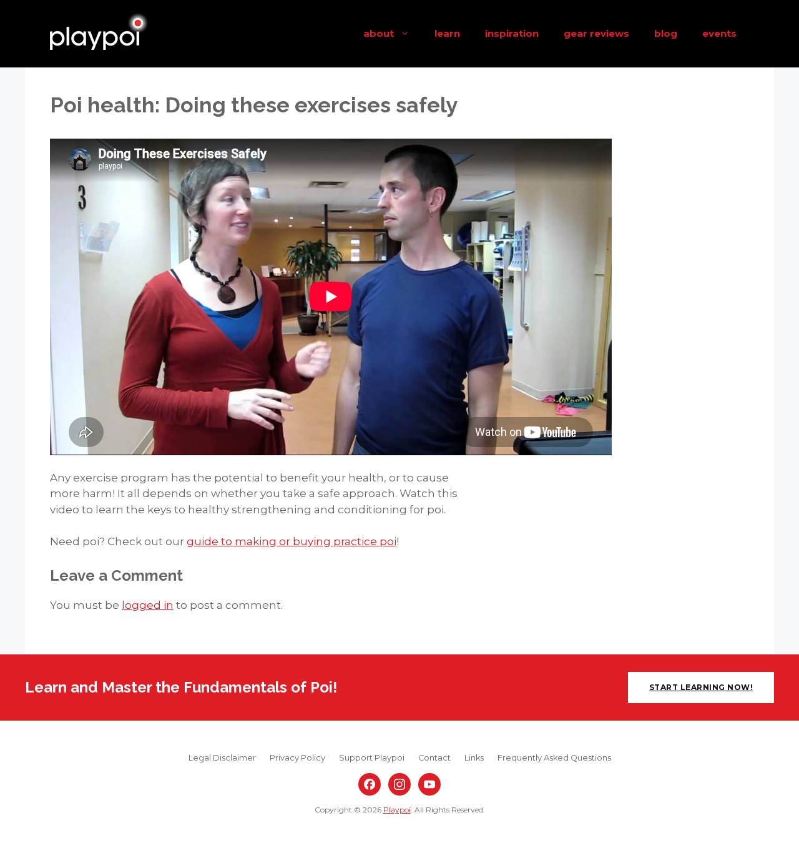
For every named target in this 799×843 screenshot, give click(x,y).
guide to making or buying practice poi (291, 541)
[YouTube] (429, 784)
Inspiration (512, 33)
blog (665, 33)
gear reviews (596, 33)
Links (474, 757)
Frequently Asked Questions (554, 757)
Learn (447, 33)
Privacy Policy (297, 757)
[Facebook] (369, 784)
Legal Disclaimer (222, 757)
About (378, 33)
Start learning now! (701, 687)
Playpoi (397, 809)
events (719, 33)
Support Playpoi (371, 757)
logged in (148, 605)
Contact (434, 757)
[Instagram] (399, 784)
